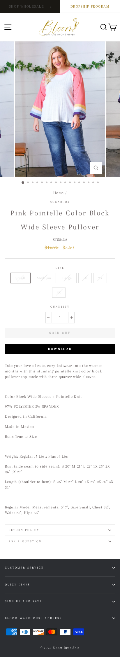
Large (67, 278)
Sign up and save (23, 601)
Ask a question (25, 541)
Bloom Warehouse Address (33, 618)
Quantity (60, 306)
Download (60, 349)
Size (60, 267)
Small (20, 278)
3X (59, 292)
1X (85, 278)
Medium (44, 278)
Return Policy (24, 529)
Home (58, 193)
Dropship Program (90, 6)
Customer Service (24, 567)
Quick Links (17, 584)
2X (100, 278)
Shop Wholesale (30, 6)
